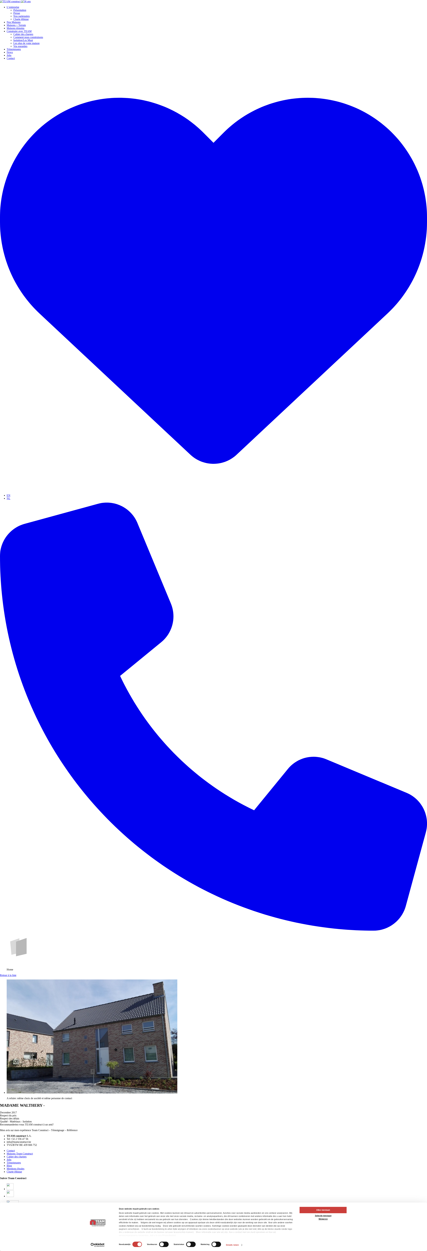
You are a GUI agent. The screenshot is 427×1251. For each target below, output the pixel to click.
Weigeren (323, 1219)
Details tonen (232, 1245)
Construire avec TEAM (19, 31)
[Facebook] (10, 1188)
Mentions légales (15, 1168)
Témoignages (14, 49)
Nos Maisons (14, 22)
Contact (11, 58)
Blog (9, 1165)
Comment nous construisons (28, 37)
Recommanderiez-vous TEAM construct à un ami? (27, 1124)
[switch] (164, 1244)
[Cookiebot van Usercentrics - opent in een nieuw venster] (97, 1245)
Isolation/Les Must (23, 40)
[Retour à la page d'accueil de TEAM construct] (15, 1)
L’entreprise (13, 7)
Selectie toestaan (323, 1216)
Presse (16, 13)
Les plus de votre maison (26, 43)
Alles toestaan (323, 1210)
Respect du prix (8, 1115)
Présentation (19, 10)
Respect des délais (9, 1118)
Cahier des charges (23, 34)
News (10, 52)
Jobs (9, 55)
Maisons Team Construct (20, 1153)
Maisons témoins (15, 28)
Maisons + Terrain (16, 25)
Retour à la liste (8, 975)
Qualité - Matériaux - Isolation (16, 1121)
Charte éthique (21, 19)
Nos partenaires (21, 16)
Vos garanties (20, 46)
